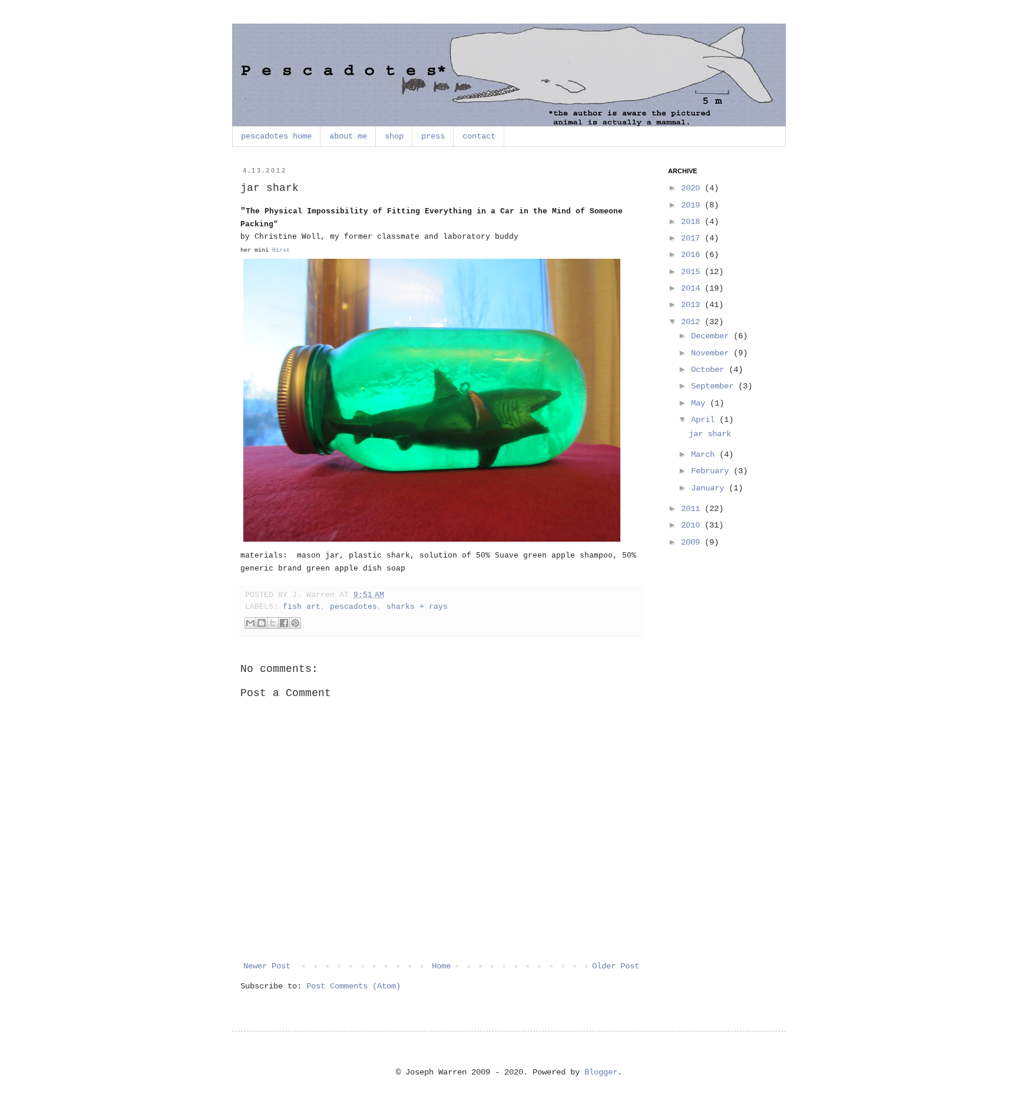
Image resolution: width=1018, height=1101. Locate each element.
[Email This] (250, 623)
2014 (693, 288)
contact (478, 136)
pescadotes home (276, 136)
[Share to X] (273, 623)
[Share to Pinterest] (295, 623)
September (714, 386)
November (712, 353)
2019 (693, 205)
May (700, 403)
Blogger (600, 1072)
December (712, 336)
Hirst (281, 250)
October (710, 369)
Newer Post (266, 966)
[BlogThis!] (261, 623)
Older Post (615, 966)
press (433, 136)
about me (348, 136)
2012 (693, 322)
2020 (693, 188)
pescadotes (353, 607)
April (705, 419)
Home (441, 966)
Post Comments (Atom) (353, 986)
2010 (693, 525)
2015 (693, 271)
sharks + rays (417, 607)
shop (394, 136)
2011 (693, 508)
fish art (301, 607)
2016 (693, 254)
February (712, 471)
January (710, 488)
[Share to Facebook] (284, 623)
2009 (693, 542)
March (705, 454)
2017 (693, 238)
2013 (693, 304)
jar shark (710, 434)
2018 (693, 221)
